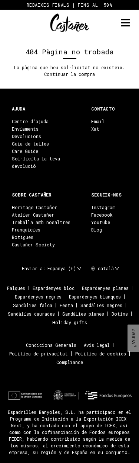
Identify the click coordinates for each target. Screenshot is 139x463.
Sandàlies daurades (31, 314)
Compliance (69, 362)
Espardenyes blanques (95, 297)
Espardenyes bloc (54, 288)
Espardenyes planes (105, 288)
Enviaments (25, 129)
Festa (66, 305)
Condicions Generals (51, 345)
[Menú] (125, 23)
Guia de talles (30, 144)
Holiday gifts (69, 322)
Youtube (100, 222)
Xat (95, 129)
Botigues (22, 237)
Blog (96, 230)
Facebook (102, 215)
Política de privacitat (38, 354)
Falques (16, 288)
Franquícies (26, 230)
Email (98, 121)
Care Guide (25, 151)
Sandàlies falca (32, 305)
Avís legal (97, 345)
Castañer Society (33, 245)
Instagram (103, 207)
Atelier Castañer (33, 215)
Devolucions (26, 136)
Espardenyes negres (38, 297)
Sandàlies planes (83, 314)
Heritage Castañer (34, 207)
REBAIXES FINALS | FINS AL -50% (70, 5)
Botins (120, 314)
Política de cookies (100, 354)
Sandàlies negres (101, 305)
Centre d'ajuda (30, 121)
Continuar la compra (69, 74)
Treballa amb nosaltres (41, 222)
